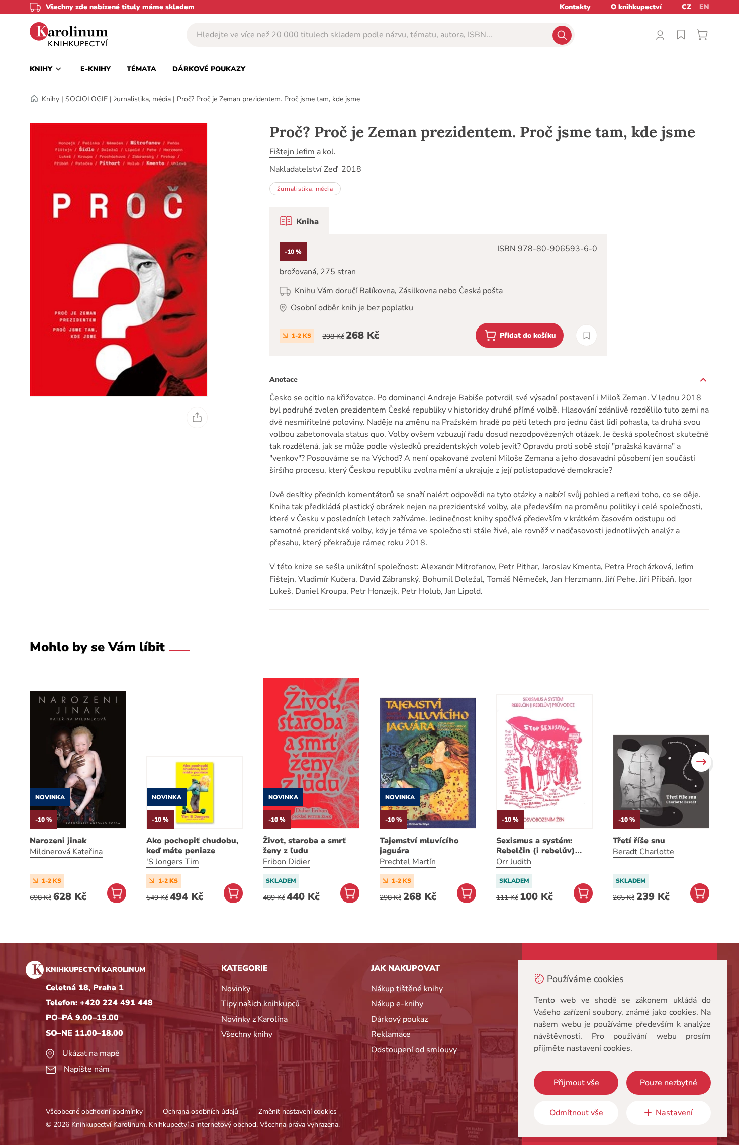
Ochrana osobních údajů (200, 1111)
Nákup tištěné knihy (407, 988)
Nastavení (674, 1112)
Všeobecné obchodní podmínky (94, 1111)
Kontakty (575, 7)
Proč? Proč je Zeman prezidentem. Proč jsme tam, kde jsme (268, 99)
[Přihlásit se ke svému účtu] (660, 35)
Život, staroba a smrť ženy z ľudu (304, 846)
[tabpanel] (438, 295)
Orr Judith (513, 861)
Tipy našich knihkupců (260, 1003)
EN (704, 7)
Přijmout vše (576, 1082)
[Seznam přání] (681, 35)
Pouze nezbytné (668, 1082)
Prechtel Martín (408, 861)
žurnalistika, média (142, 99)
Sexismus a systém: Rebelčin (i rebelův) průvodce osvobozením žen (541, 846)
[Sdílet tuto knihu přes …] (197, 417)
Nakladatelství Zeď (303, 169)
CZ (686, 7)
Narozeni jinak (58, 841)
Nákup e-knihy (397, 1003)
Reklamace (391, 1034)
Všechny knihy (246, 1034)
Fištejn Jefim (292, 151)
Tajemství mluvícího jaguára (419, 846)
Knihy (50, 99)
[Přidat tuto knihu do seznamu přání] (586, 335)
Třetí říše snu (639, 841)
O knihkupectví (636, 7)
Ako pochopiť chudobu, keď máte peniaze (192, 846)
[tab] (299, 220)
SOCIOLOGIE (86, 99)
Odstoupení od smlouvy (414, 1049)
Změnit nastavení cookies (297, 1111)
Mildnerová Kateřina (66, 851)
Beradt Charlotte (643, 851)
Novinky (235, 988)
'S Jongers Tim (172, 861)
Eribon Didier (286, 861)
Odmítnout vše (576, 1112)
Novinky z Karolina (254, 1019)
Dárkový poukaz (399, 1019)
